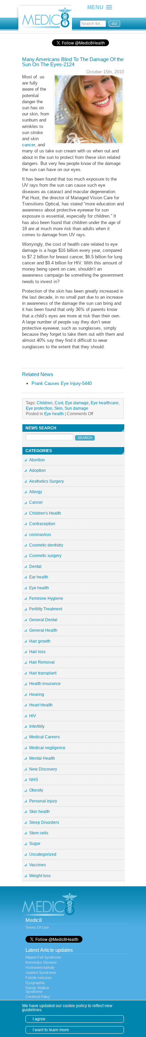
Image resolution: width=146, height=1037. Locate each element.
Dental (35, 566)
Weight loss (40, 875)
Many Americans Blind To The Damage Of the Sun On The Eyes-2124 (73, 61)
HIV (32, 716)
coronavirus (40, 534)
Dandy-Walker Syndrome (37, 990)
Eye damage (77, 403)
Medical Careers (44, 737)
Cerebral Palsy (37, 997)
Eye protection (39, 408)
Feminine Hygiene (46, 598)
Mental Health (42, 758)
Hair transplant (42, 673)
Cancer (36, 502)
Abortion (37, 460)
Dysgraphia (34, 983)
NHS (33, 779)
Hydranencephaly (40, 967)
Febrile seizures (38, 978)
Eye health (54, 413)
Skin (58, 408)
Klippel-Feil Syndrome (43, 957)
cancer (28, 144)
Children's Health (45, 513)
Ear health (38, 577)
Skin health (39, 811)
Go (114, 23)
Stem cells (38, 833)
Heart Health (41, 705)
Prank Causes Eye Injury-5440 (62, 383)
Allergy (35, 491)
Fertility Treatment (45, 609)
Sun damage (76, 408)
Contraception (42, 523)
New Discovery (43, 769)
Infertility (36, 726)
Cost (59, 403)
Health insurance (45, 683)
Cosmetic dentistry (46, 545)
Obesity (36, 790)
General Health (43, 630)
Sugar (34, 843)
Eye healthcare (104, 403)
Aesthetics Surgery (46, 481)
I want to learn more (51, 1029)
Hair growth (40, 641)
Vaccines (37, 865)
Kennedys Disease (41, 962)
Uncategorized (42, 854)
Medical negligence (47, 747)
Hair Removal (42, 662)
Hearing (36, 694)
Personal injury (43, 801)
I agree (39, 1019)
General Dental (43, 619)
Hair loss (37, 651)
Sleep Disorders (44, 822)
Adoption (37, 470)
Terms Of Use (37, 927)
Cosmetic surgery (45, 555)
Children (45, 403)
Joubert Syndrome (40, 972)
